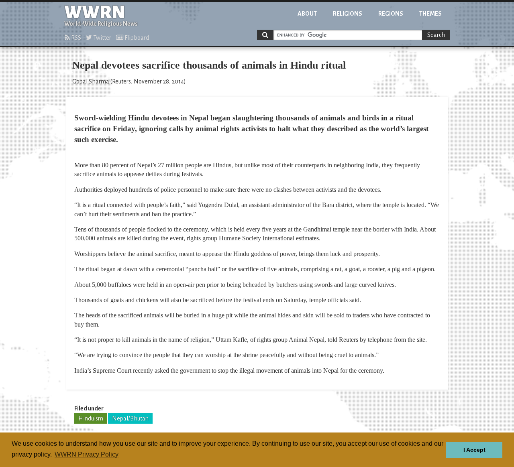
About (307, 13)
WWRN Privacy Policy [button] (86, 454)
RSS (75, 38)
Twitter (101, 38)
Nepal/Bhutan (130, 418)
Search (436, 35)
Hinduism (90, 418)
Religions (347, 13)
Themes (430, 13)
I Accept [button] (474, 450)
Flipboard (136, 38)
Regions (390, 13)
